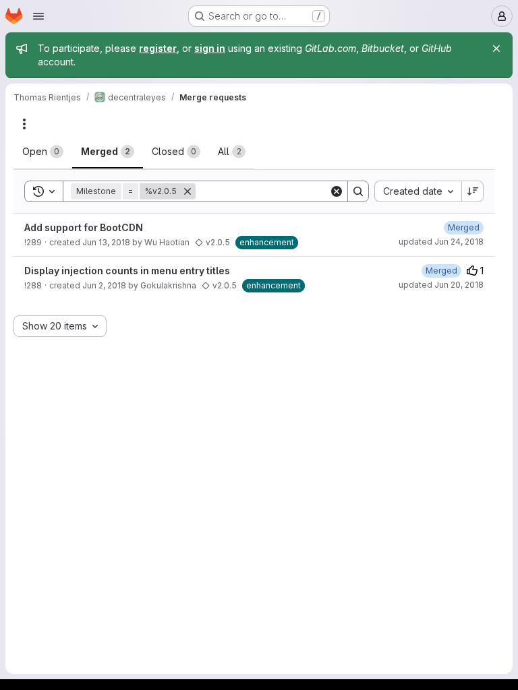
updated (441, 242)
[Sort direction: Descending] (473, 191)
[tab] (42, 151)
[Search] (358, 191)
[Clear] (336, 191)
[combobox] (417, 191)
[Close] (496, 48)
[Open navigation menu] (38, 16)
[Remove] (187, 191)
